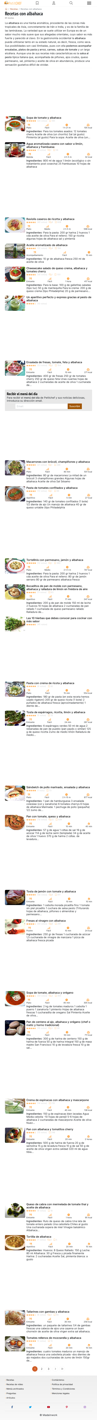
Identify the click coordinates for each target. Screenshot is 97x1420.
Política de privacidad (62, 1384)
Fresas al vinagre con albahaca (46, 920)
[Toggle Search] (71, 3)
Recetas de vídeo (14, 1384)
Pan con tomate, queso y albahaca (48, 816)
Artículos (10, 1398)
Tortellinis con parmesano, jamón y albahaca (54, 559)
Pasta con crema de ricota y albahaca (50, 683)
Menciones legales (60, 1393)
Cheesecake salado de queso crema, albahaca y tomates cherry (56, 270)
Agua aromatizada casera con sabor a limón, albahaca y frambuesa (54, 145)
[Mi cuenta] (54, 3)
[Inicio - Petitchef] (6, 9)
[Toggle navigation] (89, 3)
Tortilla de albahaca (38, 1236)
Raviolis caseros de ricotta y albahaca (50, 219)
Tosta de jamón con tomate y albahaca (51, 891)
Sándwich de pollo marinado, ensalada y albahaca (58, 787)
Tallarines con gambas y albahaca (47, 1311)
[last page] (62, 1369)
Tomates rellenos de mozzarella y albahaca (53, 1337)
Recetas (10, 1380)
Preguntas (11, 1393)
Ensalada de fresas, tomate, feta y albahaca (54, 362)
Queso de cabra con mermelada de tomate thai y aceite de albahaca (57, 1206)
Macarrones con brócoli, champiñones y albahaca (58, 461)
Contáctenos (58, 1380)
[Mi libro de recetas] (37, 3)
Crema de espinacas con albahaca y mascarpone (57, 1100)
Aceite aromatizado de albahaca (46, 245)
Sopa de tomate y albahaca (43, 117)
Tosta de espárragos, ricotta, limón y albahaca (55, 712)
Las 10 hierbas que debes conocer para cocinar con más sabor (59, 620)
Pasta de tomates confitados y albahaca (52, 487)
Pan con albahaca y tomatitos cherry (49, 1129)
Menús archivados (15, 1389)
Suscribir (74, 406)
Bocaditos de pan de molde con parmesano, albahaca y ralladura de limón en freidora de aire (57, 587)
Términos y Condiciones (63, 1389)
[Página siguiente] (55, 1369)
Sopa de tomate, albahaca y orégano (49, 992)
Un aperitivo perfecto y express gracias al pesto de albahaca (58, 299)
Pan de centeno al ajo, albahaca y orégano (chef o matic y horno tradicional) (58, 1023)
